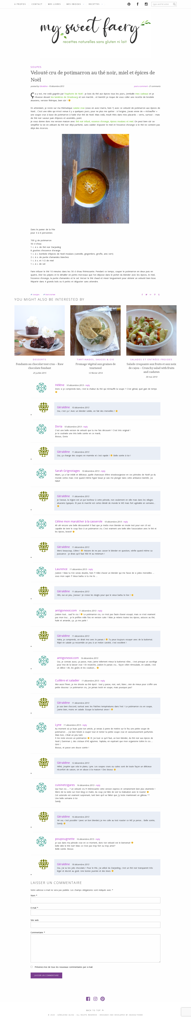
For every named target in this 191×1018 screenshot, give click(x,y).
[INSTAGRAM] (147, 4)
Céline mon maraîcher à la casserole (78, 521)
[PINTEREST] (129, 4)
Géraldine (43, 86)
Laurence (61, 569)
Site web (35, 920)
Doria (58, 426)
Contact (37, 4)
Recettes (94, 4)
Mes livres (54, 4)
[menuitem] (21, 4)
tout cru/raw (50, 294)
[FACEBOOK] (138, 4)
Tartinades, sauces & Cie (95, 359)
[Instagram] (95, 998)
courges (36, 294)
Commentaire (38, 932)
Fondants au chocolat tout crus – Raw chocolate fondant (39, 366)
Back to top (93, 1010)
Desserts (39, 359)
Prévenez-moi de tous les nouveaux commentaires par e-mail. (64, 967)
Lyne (58, 725)
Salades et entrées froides (151, 359)
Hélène (59, 385)
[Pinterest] (102, 998)
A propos (20, 4)
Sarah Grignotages (67, 471)
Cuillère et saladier (67, 680)
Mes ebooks (74, 4)
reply (87, 385)
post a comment (141, 86)
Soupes (36, 67)
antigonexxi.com (66, 610)
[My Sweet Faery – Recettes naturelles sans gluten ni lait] (95, 34)
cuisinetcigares (65, 785)
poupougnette (65, 839)
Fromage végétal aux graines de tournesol (96, 366)
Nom (34, 895)
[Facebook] (88, 998)
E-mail (34, 907)
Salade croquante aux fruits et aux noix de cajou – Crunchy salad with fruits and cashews (151, 368)
